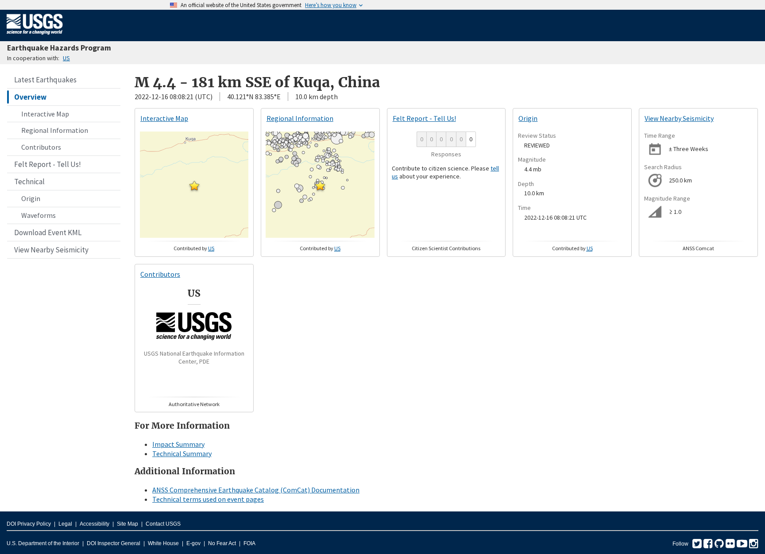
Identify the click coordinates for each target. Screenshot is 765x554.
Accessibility (94, 524)
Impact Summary (178, 444)
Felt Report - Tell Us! (47, 164)
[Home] (35, 36)
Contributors (41, 147)
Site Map (127, 524)
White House (163, 543)
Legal (65, 524)
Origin (30, 198)
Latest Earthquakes (45, 80)
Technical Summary (182, 453)
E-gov (193, 543)
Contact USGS (163, 524)
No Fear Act (222, 543)
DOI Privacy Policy (29, 524)
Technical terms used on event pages (208, 499)
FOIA (249, 543)
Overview (30, 97)
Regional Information (54, 130)
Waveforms (38, 215)
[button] (194, 185)
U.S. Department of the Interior (43, 543)
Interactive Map (45, 113)
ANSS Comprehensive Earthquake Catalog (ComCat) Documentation (255, 489)
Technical (29, 181)
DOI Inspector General (113, 543)
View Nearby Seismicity (51, 250)
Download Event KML (47, 232)
